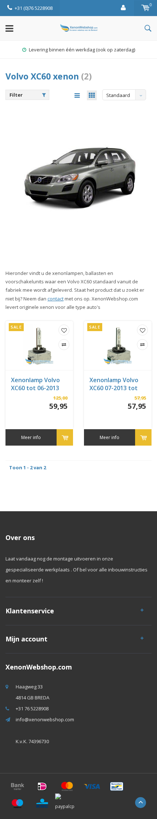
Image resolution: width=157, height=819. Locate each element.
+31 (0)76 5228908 (34, 8)
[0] (145, 8)
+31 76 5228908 (32, 708)
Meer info (31, 437)
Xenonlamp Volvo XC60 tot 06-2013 (35, 384)
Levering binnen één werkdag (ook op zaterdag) (82, 49)
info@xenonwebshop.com (45, 719)
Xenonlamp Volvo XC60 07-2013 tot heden (113, 384)
